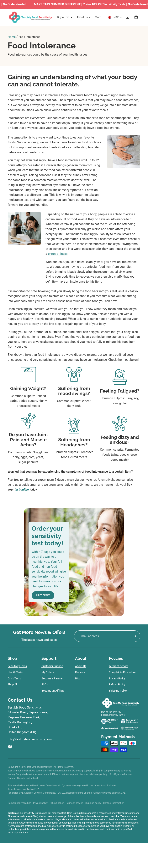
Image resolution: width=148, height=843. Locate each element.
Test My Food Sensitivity (39, 767)
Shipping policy (93, 803)
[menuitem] (98, 17)
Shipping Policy (118, 690)
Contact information (113, 803)
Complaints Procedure (122, 672)
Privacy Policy (117, 678)
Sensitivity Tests (17, 666)
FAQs (44, 684)
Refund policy (57, 803)
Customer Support (52, 666)
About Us (80, 666)
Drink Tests (14, 678)
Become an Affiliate (52, 690)
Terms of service (74, 803)
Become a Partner (52, 678)
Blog (78, 678)
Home (12, 37)
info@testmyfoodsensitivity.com (30, 739)
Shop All (12, 684)
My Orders (47, 672)
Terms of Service (118, 666)
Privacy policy (40, 803)
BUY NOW (43, 595)
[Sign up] (134, 636)
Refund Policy (117, 684)
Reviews (80, 672)
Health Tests (15, 672)
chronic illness (57, 254)
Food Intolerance (29, 37)
